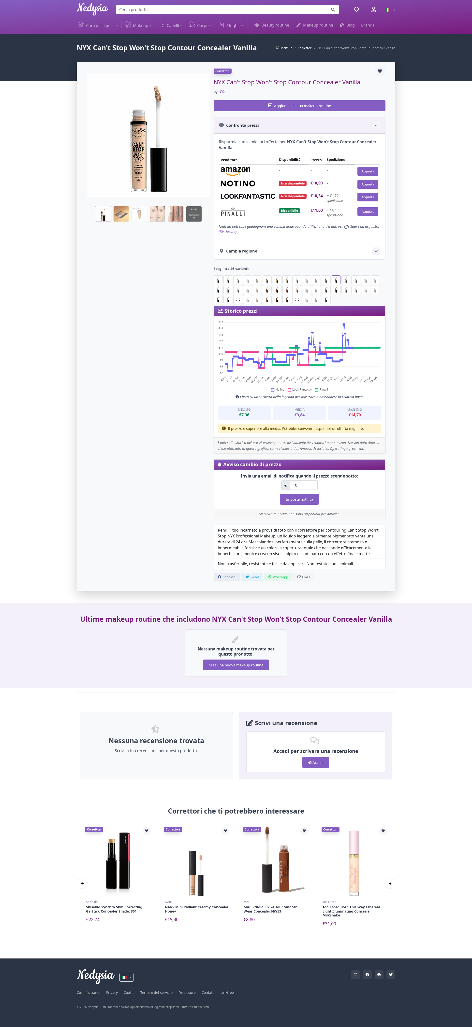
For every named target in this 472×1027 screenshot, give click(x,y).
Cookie (129, 992)
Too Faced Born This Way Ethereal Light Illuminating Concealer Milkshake (351, 911)
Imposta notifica (299, 499)
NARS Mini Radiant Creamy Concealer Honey (196, 909)
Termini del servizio (156, 992)
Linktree (227, 992)
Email (306, 577)
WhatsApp (280, 577)
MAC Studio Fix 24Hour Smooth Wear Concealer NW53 (270, 909)
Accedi (317, 762)
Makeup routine (318, 25)
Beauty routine (275, 25)
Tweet (254, 577)
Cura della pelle (100, 25)
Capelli (173, 25)
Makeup (140, 25)
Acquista (368, 171)
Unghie (234, 25)
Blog (350, 25)
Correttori (305, 48)
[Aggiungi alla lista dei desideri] (380, 71)
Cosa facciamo (88, 992)
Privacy (112, 992)
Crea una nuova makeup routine (236, 664)
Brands (367, 25)
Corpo (203, 25)
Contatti (208, 992)
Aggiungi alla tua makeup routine (302, 105)
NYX (222, 91)
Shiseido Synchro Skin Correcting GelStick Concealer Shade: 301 (114, 909)
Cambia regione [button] (241, 251)
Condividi (229, 577)
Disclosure (228, 231)
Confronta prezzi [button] (242, 125)
